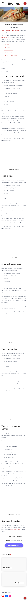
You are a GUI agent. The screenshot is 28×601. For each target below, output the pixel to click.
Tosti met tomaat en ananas (10, 55)
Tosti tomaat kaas (8, 52)
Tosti (15, 540)
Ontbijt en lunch (15, 30)
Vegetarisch (19, 540)
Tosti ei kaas (7, 47)
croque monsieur (5, 37)
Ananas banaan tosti (8, 50)
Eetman (13, 3)
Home (2, 30)
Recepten (8, 30)
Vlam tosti (6, 44)
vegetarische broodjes (15, 529)
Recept (12, 540)
